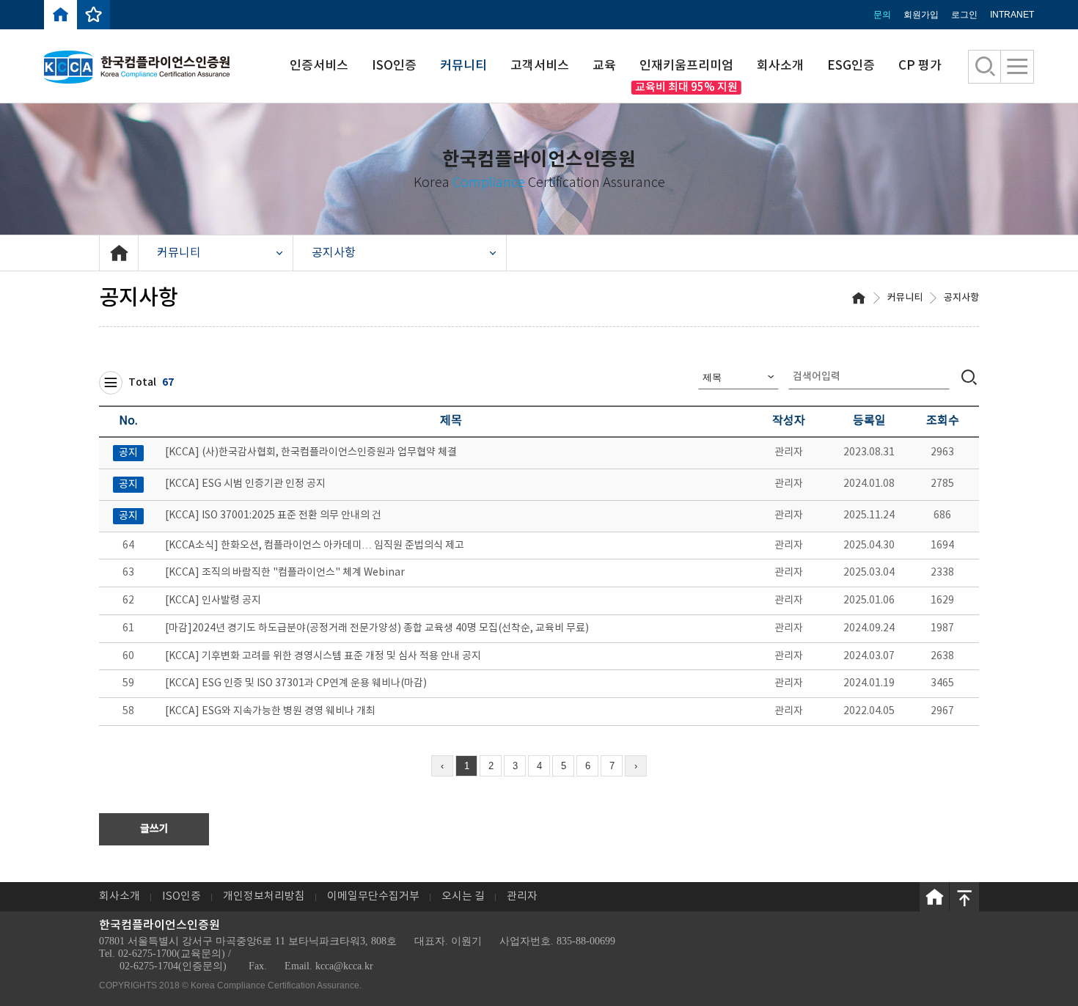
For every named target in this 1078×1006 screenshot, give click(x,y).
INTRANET (1012, 15)
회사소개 (780, 66)
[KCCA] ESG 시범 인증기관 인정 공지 (245, 484)
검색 (969, 376)
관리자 (522, 896)
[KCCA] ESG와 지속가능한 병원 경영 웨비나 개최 (270, 711)
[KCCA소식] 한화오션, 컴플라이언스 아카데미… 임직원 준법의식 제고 (314, 545)
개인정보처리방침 (264, 896)
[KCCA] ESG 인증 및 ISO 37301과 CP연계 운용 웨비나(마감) (296, 683)
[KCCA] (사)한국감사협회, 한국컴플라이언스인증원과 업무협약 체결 (311, 452)
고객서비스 (539, 66)
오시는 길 (463, 896)
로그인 (964, 15)
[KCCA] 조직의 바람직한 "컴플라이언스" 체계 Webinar (285, 573)
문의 (882, 15)
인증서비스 (319, 66)
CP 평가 (920, 66)
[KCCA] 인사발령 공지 (213, 600)
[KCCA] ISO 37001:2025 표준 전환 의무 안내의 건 (273, 515)
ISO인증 (394, 66)
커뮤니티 (463, 66)
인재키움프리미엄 (686, 66)
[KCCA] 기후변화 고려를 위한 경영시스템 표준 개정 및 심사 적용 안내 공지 (323, 656)
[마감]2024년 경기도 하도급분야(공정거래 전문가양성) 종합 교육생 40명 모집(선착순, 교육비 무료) (377, 628)
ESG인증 (851, 66)
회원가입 (921, 15)
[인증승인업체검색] (985, 67)
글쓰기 (154, 829)
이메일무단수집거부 (373, 896)
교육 (604, 66)
